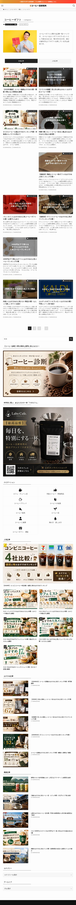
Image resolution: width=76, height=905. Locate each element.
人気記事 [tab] (55, 61)
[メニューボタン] (2, 5)
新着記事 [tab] (21, 61)
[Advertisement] (20, 166)
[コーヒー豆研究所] (38, 5)
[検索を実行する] (71, 339)
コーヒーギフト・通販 (11, 24)
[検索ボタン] (74, 5)
